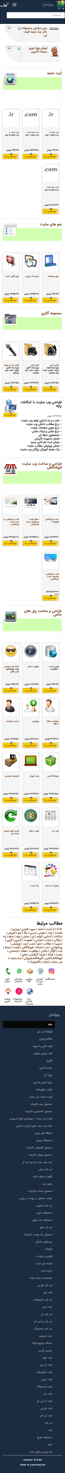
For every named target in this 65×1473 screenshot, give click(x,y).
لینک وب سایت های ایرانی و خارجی (34, 1126)
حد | (46, 947)
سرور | (32, 929)
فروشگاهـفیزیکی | (32, 958)
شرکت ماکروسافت (43, 1090)
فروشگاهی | (26, 947)
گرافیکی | (32, 954)
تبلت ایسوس (45, 1336)
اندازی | (46, 936)
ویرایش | (15, 943)
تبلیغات (48, 1249)
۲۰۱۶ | (58, 929)
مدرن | (31, 933)
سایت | (47, 940)
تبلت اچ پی (46, 1408)
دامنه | (40, 929)
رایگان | (56, 940)
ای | (31, 936)
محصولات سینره (44, 1213)
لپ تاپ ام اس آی (43, 1321)
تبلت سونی (46, 1379)
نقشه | (23, 951)
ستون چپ (47, 1184)
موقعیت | (32, 951)
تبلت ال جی (46, 1365)
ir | (53, 929)
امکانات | (56, 936)
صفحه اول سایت (44, 1263)
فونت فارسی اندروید (42, 1046)
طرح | (41, 954)
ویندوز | (15, 929)
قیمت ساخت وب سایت (40, 1097)
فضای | (23, 929)
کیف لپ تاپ (46, 1416)
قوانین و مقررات (44, 1256)
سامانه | (38, 947)
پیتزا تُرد (48, 1075)
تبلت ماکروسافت (44, 1372)
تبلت (49, 1430)
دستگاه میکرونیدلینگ (42, 1343)
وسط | (6, 947)
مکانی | (42, 951)
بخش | (24, 936)
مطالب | (46, 943)
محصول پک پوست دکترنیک (38, 1234)
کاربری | (16, 940)
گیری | (8, 940)
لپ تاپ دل (46, 1314)
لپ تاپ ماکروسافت (43, 1300)
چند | (49, 933)
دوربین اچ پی (45, 1350)
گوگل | (51, 951)
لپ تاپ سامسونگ (43, 1329)
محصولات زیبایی (44, 1140)
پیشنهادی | (55, 947)
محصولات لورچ (44, 1437)
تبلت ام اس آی (44, 1401)
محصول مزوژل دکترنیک (40, 1155)
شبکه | (49, 954)
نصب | (31, 943)
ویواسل (48, 4)
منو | (18, 933)
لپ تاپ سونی (45, 1169)
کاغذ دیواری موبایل (43, 1053)
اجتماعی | (13, 951)
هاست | (57, 933)
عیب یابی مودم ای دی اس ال (37, 1162)
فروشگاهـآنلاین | (52, 958)
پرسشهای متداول (44, 1242)
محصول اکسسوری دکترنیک (38, 1111)
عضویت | (26, 940)
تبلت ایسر (47, 1307)
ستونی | (41, 933)
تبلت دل (48, 1394)
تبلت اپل (47, 1292)
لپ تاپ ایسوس (44, 1206)
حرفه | (10, 936)
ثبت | (47, 929)
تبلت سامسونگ (44, 1387)
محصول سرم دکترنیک (41, 1104)
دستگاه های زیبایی (43, 1133)
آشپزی (49, 1061)
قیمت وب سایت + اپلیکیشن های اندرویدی (31, 1119)
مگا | (24, 933)
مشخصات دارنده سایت (40, 1278)
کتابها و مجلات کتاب (42, 1177)
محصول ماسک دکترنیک (40, 1191)
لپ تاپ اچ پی (45, 1285)
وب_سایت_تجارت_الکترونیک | (45, 962)
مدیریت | (56, 943)
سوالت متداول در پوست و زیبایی (35, 1198)
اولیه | (38, 936)
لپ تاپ (48, 1423)
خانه (50, 1024)
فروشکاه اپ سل (44, 1032)
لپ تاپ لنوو (46, 1227)
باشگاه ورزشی (45, 1039)
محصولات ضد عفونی (42, 1220)
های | (24, 954)
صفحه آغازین (45, 1068)
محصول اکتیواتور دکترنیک (39, 1148)
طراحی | (37, 940)
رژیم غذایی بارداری (43, 1082)
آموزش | (10, 933)
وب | (23, 943)
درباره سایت (46, 1271)
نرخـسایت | (15, 958)
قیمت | (14, 947)
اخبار (50, 1445)
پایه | (17, 936)
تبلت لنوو (47, 1358)
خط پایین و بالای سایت (40, 1452)
